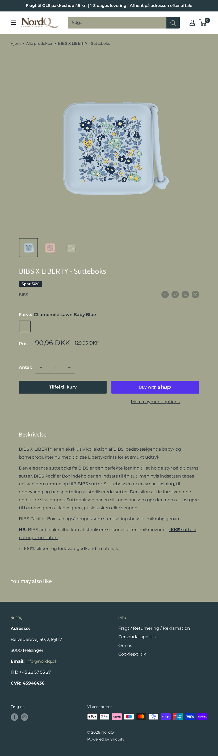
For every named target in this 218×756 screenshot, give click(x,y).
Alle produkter (39, 43)
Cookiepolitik (132, 654)
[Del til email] (195, 294)
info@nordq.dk (41, 661)
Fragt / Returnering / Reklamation (154, 628)
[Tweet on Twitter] (185, 294)
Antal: (25, 367)
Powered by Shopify (105, 739)
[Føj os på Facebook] (14, 717)
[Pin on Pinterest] (175, 294)
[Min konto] (192, 23)
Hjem (16, 43)
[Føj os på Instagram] (24, 717)
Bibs (23, 294)
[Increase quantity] (69, 367)
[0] (203, 22)
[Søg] (173, 23)
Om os (125, 645)
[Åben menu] (13, 23)
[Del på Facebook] (165, 294)
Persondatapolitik (137, 636)
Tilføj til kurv (63, 387)
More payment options (155, 401)
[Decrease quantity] (41, 367)
